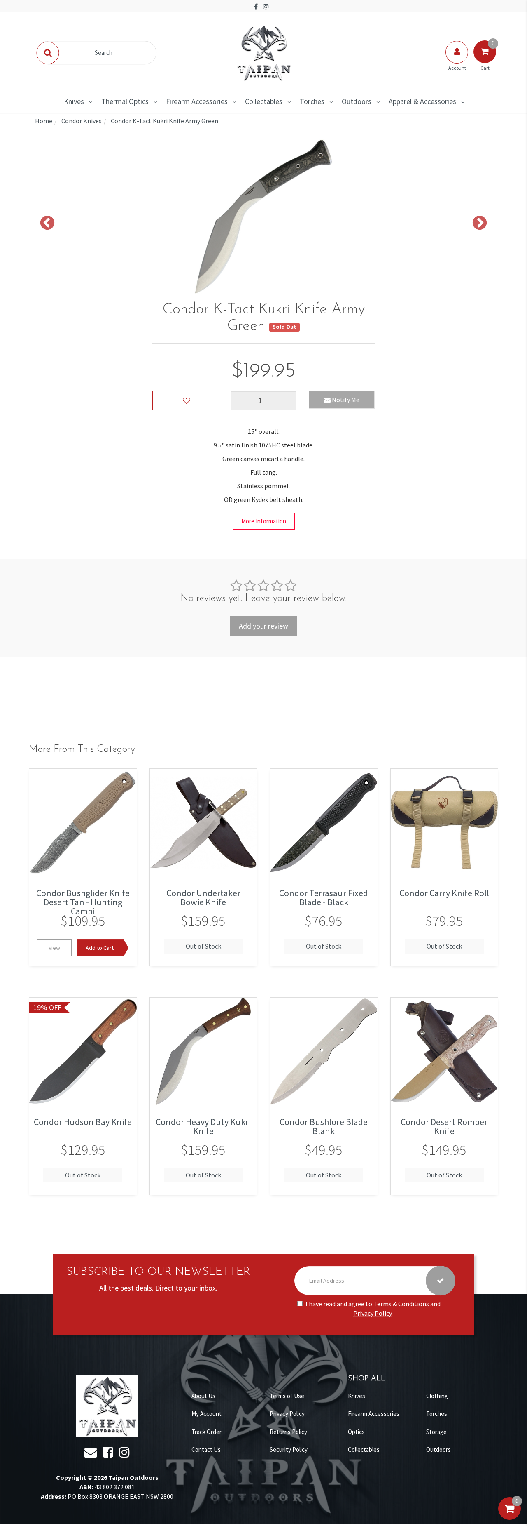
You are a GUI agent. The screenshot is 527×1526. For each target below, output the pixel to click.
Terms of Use (287, 1396)
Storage (436, 1432)
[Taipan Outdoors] (263, 52)
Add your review (263, 626)
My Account (206, 1414)
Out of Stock (203, 946)
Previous (47, 223)
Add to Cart (100, 947)
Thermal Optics (125, 101)
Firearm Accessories (197, 101)
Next (479, 223)
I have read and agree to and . (373, 1309)
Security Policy (289, 1449)
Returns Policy (288, 1432)
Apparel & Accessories (422, 101)
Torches (312, 101)
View (54, 947)
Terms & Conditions (401, 1304)
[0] (509, 1517)
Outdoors (356, 101)
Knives (74, 101)
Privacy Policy (372, 1313)
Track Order (206, 1432)
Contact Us (206, 1449)
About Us (203, 1396)
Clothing (437, 1396)
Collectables (263, 101)
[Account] (457, 60)
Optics (356, 1432)
